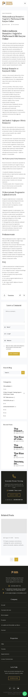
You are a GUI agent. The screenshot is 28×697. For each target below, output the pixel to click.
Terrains (3, 649)
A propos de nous (6, 610)
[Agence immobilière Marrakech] (7, 3)
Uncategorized (7, 13)
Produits (3, 620)
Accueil (3, 605)
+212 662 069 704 (18, 499)
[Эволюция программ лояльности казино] (7, 464)
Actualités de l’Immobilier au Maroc (10, 625)
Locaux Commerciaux (7, 659)
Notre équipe (4, 615)
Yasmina (11, 295)
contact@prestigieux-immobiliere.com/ (15, 593)
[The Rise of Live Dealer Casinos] (7, 439)
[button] (24, 693)
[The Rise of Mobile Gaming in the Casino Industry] (7, 455)
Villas (2, 644)
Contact (3, 630)
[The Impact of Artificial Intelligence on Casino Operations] (7, 431)
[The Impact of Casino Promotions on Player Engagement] (7, 447)
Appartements (5, 654)
